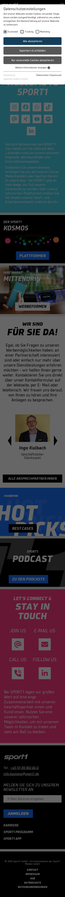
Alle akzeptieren (32, 41)
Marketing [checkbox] (45, 31)
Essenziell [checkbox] (13, 31)
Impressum (56, 75)
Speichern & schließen (32, 50)
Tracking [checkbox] (29, 31)
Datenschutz (42, 75)
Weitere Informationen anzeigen (31, 67)
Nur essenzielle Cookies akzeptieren (32, 60)
